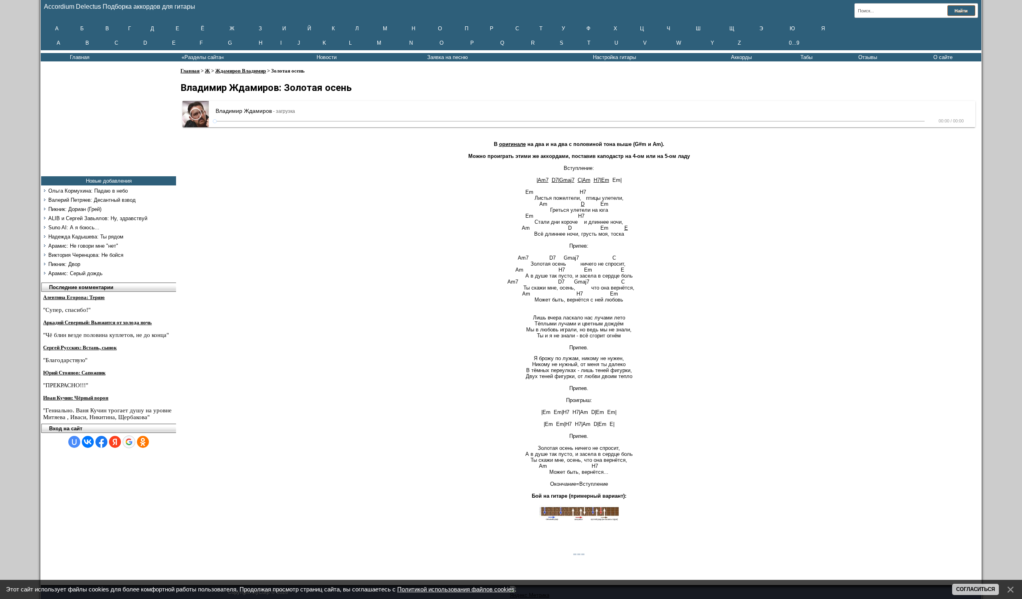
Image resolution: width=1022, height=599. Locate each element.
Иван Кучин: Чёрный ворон (75, 398)
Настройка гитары (614, 57)
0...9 (794, 43)
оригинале (512, 144)
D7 (555, 180)
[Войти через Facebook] (101, 442)
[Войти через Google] (129, 441)
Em (605, 180)
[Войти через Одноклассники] (143, 442)
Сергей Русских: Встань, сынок (80, 348)
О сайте (943, 57)
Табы (806, 57)
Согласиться (975, 589)
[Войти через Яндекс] (115, 442)
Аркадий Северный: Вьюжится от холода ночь (97, 322)
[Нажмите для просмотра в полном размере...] (579, 519)
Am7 (543, 180)
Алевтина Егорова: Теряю (74, 297)
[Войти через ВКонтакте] (88, 442)
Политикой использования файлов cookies (456, 589)
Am (586, 180)
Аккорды (741, 57)
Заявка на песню (447, 57)
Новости (327, 57)
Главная (79, 57)
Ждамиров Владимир (240, 71)
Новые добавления (109, 181)
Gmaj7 (566, 180)
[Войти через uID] (74, 442)
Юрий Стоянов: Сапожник (74, 373)
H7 (597, 180)
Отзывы (867, 57)
